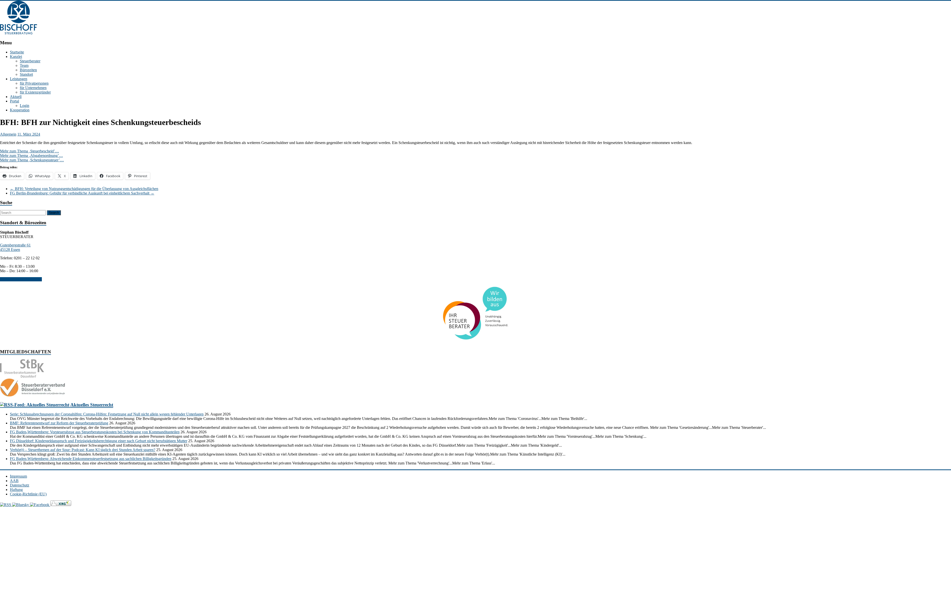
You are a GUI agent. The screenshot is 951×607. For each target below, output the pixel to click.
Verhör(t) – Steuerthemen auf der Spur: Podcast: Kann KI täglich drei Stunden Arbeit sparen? (82, 450)
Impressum (18, 476)
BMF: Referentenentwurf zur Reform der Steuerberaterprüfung (59, 423)
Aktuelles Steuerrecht (91, 404)
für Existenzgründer (35, 92)
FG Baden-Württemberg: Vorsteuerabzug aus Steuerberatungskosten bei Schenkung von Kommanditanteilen (95, 432)
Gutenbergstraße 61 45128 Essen (15, 247)
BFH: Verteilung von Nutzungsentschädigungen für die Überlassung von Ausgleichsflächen (84, 189)
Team (24, 65)
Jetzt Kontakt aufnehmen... (21, 279)
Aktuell (16, 97)
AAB (14, 481)
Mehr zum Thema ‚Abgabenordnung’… (31, 155)
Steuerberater (30, 61)
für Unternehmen (33, 88)
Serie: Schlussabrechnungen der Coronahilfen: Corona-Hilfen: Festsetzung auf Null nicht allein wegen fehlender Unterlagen (107, 414)
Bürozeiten (28, 70)
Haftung (16, 489)
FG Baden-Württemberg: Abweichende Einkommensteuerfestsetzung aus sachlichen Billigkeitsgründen (90, 459)
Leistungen (18, 79)
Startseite (17, 52)
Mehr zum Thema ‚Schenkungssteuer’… (32, 160)
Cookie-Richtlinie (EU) (28, 494)
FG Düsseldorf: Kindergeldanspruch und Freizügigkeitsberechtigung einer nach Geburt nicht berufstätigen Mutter (98, 441)
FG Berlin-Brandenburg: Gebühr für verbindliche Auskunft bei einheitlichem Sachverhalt (82, 193)
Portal (14, 101)
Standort (26, 74)
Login (24, 105)
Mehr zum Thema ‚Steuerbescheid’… (29, 151)
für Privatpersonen (34, 83)
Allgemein (8, 134)
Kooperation (19, 110)
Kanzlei (16, 56)
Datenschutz (19, 485)
